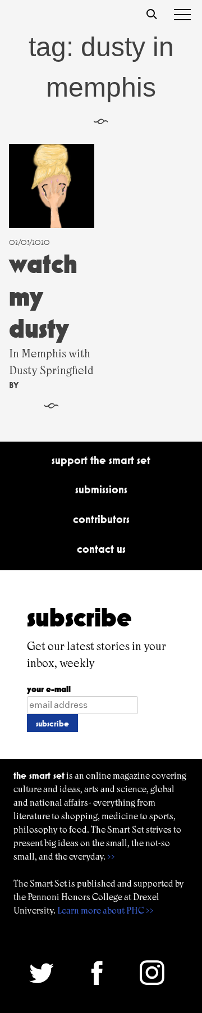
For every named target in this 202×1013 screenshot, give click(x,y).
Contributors (101, 519)
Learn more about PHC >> (105, 910)
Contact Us (101, 549)
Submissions (101, 489)
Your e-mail (49, 689)
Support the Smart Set (101, 460)
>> (111, 856)
